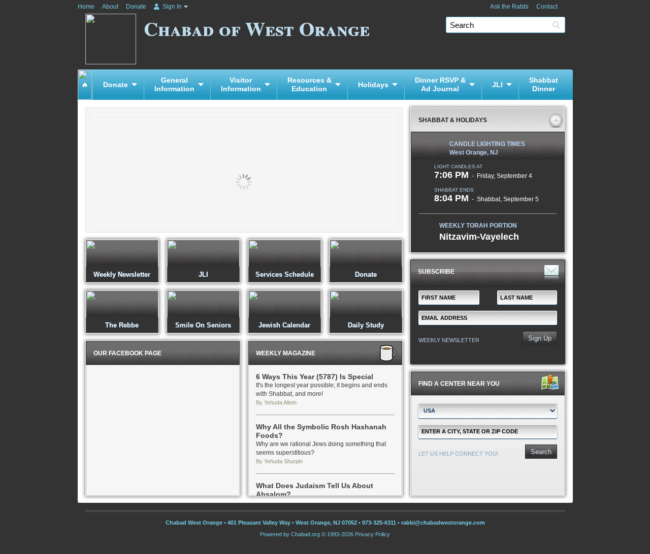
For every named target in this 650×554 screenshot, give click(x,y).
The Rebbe (122, 325)
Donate (136, 6)
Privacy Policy (372, 534)
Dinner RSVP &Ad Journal (440, 84)
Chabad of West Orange (257, 28)
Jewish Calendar (284, 325)
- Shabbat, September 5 (486, 199)
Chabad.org (305, 534)
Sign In (171, 6)
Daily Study (366, 325)
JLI (497, 85)
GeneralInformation (174, 84)
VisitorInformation (241, 84)
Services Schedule (284, 274)
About (110, 6)
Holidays (373, 85)
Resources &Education (309, 84)
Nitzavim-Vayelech (479, 237)
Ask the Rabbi (509, 6)
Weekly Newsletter (121, 274)
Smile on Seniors (203, 325)
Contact (547, 6)
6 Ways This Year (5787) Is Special (314, 377)
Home (86, 6)
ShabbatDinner (543, 84)
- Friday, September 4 (483, 175)
